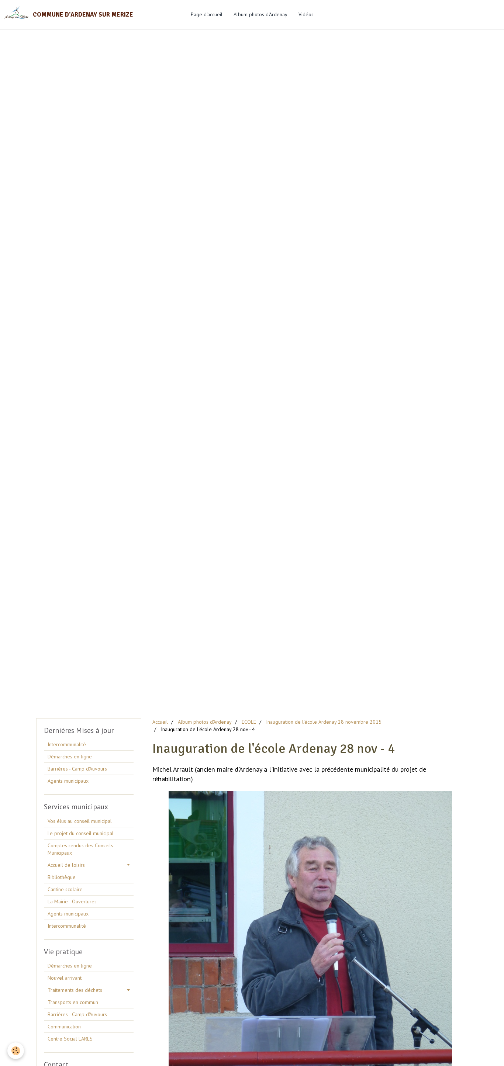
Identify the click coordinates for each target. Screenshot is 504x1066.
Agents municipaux (68, 781)
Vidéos (306, 14)
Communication (64, 1026)
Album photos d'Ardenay (260, 14)
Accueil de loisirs (66, 865)
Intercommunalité (67, 744)
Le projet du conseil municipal (81, 833)
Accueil (160, 722)
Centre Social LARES (70, 1038)
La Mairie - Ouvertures (72, 901)
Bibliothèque (62, 877)
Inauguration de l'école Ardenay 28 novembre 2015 (324, 722)
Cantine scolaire (65, 889)
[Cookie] (15, 1050)
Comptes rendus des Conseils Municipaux (80, 849)
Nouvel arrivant (65, 978)
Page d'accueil (206, 14)
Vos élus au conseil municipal (80, 821)
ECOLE (249, 722)
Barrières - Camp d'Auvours (77, 768)
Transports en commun (73, 1002)
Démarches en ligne (70, 756)
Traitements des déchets (75, 990)
